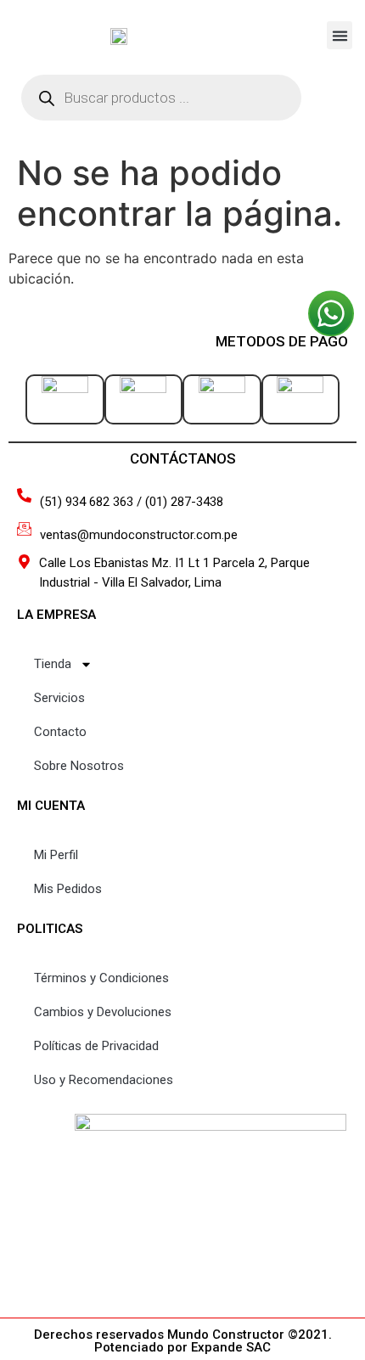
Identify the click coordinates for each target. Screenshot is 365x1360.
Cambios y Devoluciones (102, 1012)
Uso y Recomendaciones (103, 1079)
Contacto (60, 731)
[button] (339, 35)
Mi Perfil (56, 855)
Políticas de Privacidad (96, 1046)
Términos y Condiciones (101, 978)
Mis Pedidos (68, 888)
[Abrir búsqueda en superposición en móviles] (161, 97)
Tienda (52, 664)
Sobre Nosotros (79, 765)
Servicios (59, 697)
